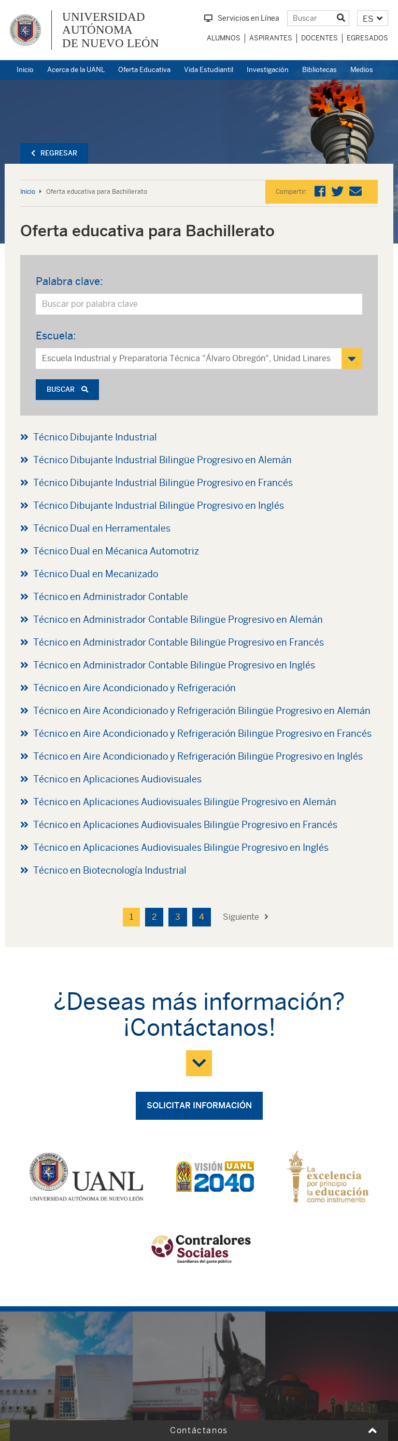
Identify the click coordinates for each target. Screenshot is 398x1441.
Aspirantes (270, 38)
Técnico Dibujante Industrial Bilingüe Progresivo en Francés (163, 482)
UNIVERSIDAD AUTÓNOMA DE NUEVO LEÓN (110, 30)
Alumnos (223, 38)
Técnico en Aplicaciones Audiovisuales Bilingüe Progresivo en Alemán (184, 801)
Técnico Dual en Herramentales (101, 528)
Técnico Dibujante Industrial (95, 437)
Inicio (25, 70)
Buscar (61, 389)
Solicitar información (199, 1105)
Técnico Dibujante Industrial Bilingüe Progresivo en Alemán (162, 459)
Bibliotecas (319, 70)
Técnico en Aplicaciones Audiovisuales (117, 779)
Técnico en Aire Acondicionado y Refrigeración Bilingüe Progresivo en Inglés (198, 756)
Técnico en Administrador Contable (110, 596)
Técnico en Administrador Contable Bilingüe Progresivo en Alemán (178, 619)
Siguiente (241, 917)
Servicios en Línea (248, 18)
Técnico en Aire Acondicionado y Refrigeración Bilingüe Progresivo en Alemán (202, 710)
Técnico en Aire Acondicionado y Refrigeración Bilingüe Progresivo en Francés (202, 733)
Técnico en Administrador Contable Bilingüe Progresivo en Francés (178, 642)
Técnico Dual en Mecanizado (95, 573)
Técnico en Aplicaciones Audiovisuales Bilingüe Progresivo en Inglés (181, 847)
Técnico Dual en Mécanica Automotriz (116, 551)
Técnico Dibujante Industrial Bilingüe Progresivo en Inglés (158, 505)
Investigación (268, 70)
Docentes (319, 38)
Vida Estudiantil (208, 70)
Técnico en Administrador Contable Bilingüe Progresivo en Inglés (174, 665)
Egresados (367, 38)
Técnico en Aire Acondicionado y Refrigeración (134, 687)
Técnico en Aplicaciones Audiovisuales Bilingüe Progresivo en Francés (185, 824)
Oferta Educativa (144, 70)
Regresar (58, 153)
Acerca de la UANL (76, 70)
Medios (361, 70)
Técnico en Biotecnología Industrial (110, 870)
